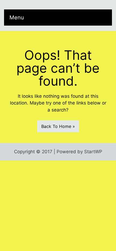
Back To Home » (58, 126)
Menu (16, 17)
